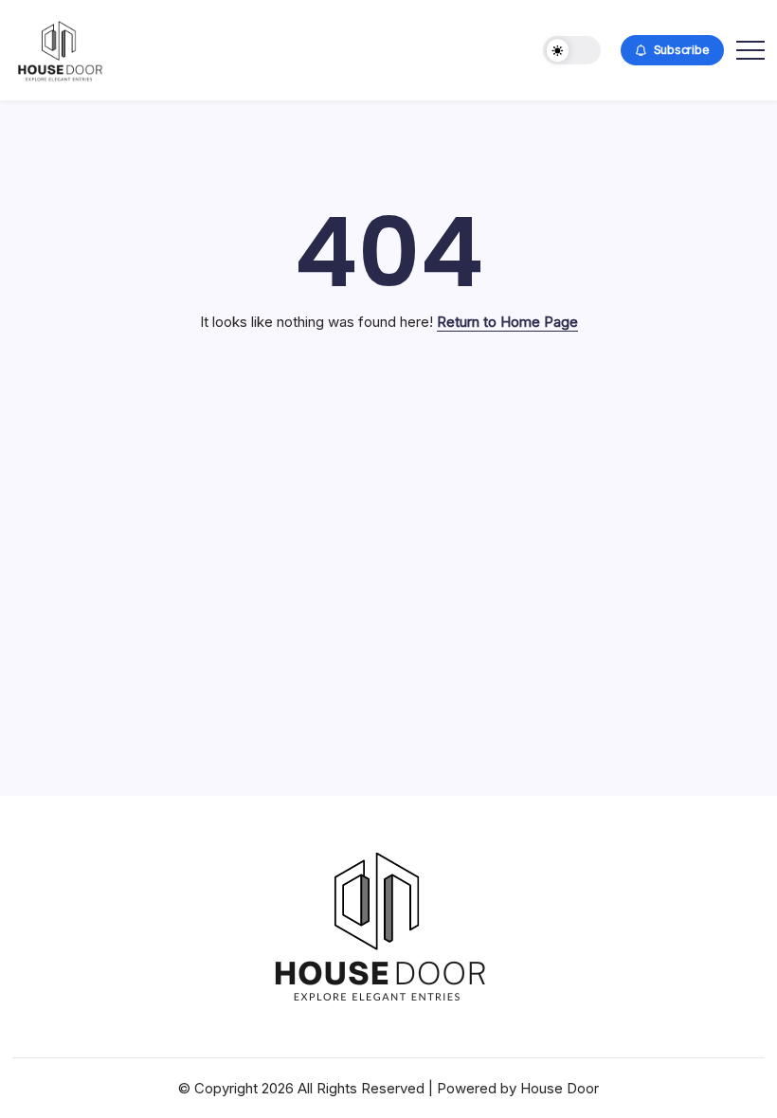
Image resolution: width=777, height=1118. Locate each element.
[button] (572, 50)
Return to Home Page (507, 322)
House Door (559, 1088)
